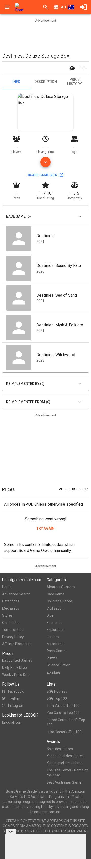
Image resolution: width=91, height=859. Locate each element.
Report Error (76, 489)
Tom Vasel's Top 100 (63, 706)
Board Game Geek (42, 175)
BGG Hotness (57, 691)
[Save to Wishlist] (82, 68)
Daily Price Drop (14, 667)
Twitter (14, 698)
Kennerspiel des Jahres (65, 756)
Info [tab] (16, 81)
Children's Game (59, 601)
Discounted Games (17, 660)
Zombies (54, 672)
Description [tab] (45, 81)
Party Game (56, 651)
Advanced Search (16, 594)
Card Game (55, 594)
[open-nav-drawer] (7, 7)
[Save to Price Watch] (72, 68)
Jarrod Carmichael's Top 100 (66, 722)
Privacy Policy (13, 637)
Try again (45, 528)
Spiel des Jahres (60, 749)
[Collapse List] (80, 216)
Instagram (16, 706)
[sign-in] (83, 7)
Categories (10, 601)
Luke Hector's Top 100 (64, 732)
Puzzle (52, 658)
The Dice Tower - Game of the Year (67, 772)
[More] (45, 162)
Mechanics (10, 608)
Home (7, 587)
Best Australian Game (64, 782)
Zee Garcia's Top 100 (63, 713)
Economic (54, 623)
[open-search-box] (45, 7)
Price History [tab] (74, 81)
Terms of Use (13, 630)
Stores (7, 615)
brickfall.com (12, 722)
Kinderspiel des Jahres (64, 763)
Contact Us (10, 623)
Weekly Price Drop (16, 675)
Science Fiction (58, 665)
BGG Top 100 (57, 698)
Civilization (55, 608)
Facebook (16, 691)
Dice (50, 615)
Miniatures (55, 644)
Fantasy (53, 637)
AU (63, 7)
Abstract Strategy (61, 587)
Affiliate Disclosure (17, 644)
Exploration (55, 630)
